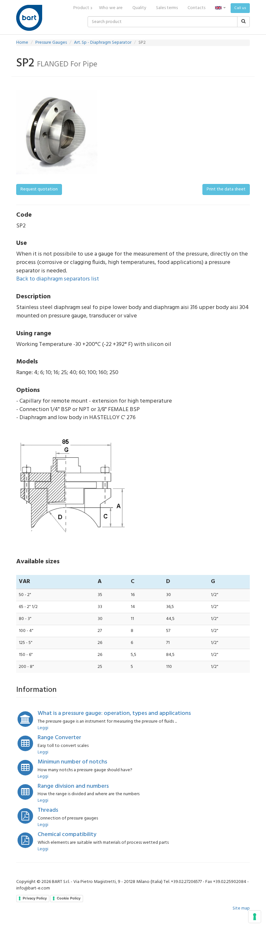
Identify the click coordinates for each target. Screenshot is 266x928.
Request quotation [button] (39, 189)
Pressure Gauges (51, 42)
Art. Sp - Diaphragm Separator (102, 42)
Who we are (111, 8)
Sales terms (167, 8)
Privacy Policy (35, 898)
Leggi (43, 728)
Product (81, 8)
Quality (139, 8)
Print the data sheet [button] (226, 189)
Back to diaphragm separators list (57, 279)
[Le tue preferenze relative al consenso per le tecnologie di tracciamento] (254, 917)
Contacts (196, 8)
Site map (241, 908)
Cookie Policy (68, 898)
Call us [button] (240, 8)
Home (22, 42)
